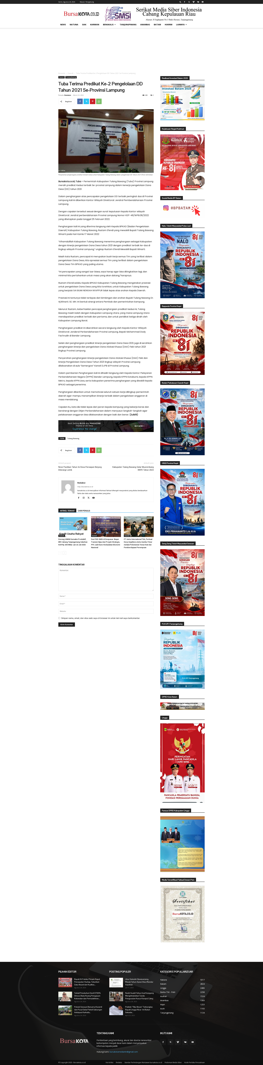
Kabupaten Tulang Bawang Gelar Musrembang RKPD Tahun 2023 (133, 468)
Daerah (70, 73)
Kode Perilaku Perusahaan (194, 1062)
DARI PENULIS (84, 510)
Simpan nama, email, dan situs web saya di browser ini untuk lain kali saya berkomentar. (100, 618)
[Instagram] (84, 498)
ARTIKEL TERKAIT (67, 510)
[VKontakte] (198, 2)
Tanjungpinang (128, 24)
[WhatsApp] (99, 101)
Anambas (145, 24)
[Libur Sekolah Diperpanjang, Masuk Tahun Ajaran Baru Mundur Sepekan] (116, 982)
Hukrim (168, 24)
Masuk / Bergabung (87, 2)
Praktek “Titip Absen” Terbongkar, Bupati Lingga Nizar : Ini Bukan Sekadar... (139, 1010)
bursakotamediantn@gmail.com (124, 1051)
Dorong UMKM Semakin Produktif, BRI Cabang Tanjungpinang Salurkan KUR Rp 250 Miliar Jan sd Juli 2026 (72, 542)
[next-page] (64, 553)
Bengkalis (108, 24)
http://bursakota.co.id (85, 487)
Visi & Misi (109, 1062)
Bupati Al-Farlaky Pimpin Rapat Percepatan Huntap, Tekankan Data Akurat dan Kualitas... (87, 982)
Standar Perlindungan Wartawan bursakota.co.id (143, 1062)
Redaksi (67, 95)
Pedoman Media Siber (173, 1062)
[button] (180, 2)
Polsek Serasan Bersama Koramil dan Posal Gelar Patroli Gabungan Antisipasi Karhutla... (88, 1010)
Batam (157, 24)
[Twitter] (189, 2)
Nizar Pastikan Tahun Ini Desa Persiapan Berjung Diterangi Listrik (80, 468)
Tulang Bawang (71, 77)
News (63, 24)
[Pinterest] (92, 101)
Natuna (74, 24)
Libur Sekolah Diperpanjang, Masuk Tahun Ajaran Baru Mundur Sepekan (139, 982)
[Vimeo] (193, 2)
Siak (84, 24)
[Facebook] (184, 2)
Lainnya (180, 24)
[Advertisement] (131, 48)
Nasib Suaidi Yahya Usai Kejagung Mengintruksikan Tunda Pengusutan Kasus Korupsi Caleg (139, 996)
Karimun (94, 24)
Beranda (61, 73)
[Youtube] (203, 2)
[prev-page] (60, 553)
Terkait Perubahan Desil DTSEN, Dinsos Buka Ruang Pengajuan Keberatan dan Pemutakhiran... (87, 996)
